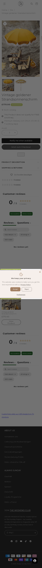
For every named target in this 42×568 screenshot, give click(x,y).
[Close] (40, 272)
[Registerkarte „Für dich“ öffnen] (35, 560)
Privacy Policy (26, 285)
